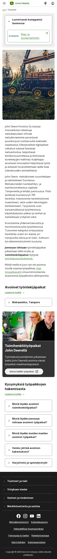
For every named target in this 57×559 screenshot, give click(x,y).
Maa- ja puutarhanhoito (30, 36)
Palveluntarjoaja (40, 535)
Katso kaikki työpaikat (22, 371)
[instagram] (25, 516)
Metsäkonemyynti (19, 522)
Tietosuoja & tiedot (18, 535)
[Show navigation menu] (4, 3)
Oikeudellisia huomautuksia (28, 528)
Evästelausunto (39, 522)
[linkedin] (39, 516)
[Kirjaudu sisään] (53, 3)
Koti (4, 10)
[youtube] (32, 516)
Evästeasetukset (36, 542)
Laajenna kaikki (13, 292)
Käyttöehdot (18, 542)
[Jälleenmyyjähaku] (45, 3)
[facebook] (19, 516)
